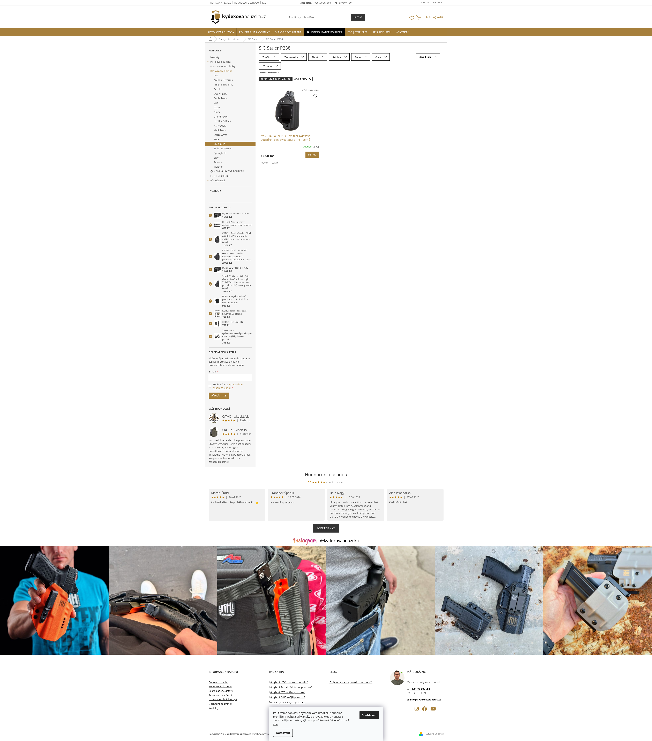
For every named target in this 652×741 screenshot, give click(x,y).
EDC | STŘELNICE (220, 175)
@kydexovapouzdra (339, 540)
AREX (217, 75)
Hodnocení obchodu (246, 2)
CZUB (217, 107)
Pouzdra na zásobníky (222, 66)
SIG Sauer (219, 143)
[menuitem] (220, 32)
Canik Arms (220, 98)
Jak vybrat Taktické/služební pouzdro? (290, 687)
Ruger (217, 139)
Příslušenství (217, 180)
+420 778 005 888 (420, 689)
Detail (312, 154)
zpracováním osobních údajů (228, 386)
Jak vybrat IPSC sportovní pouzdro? (288, 682)
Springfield (220, 153)
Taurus (218, 162)
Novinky (214, 57)
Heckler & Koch (222, 121)
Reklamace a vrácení (220, 695)
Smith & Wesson (223, 148)
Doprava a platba (220, 2)
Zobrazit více (326, 528)
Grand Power (221, 116)
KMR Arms (220, 130)
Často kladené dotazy (221, 690)
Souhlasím (369, 715)
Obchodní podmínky (220, 703)
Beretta (218, 89)
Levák (275, 162)
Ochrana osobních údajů (223, 699)
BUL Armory (220, 93)
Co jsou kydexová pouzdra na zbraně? (350, 682)
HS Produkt (220, 125)
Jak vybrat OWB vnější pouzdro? (287, 697)
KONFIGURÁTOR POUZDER (229, 171)
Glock (217, 112)
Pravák (264, 162)
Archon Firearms (223, 80)
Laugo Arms (220, 134)
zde (275, 724)
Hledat (358, 17)
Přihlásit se (218, 395)
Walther (218, 166)
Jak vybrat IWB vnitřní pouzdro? (287, 692)
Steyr (217, 157)
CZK (423, 2)
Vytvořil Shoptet (435, 733)
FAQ (264, 2)
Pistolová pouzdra (220, 61)
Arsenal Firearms (223, 84)
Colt (216, 102)
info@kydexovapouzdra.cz (425, 699)
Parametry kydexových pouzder (287, 702)
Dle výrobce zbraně (221, 71)
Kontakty (214, 708)
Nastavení (283, 733)
